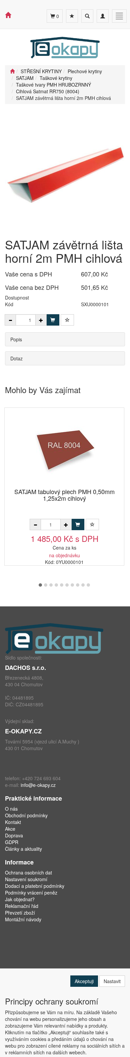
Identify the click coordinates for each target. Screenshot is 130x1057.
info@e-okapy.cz (38, 785)
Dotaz (16, 358)
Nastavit (112, 981)
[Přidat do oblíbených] (67, 320)
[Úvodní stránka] (12, 71)
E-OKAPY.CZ (23, 731)
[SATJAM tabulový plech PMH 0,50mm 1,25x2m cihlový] (64, 448)
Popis (16, 339)
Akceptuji (84, 981)
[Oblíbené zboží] (72, 16)
